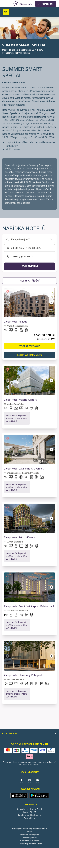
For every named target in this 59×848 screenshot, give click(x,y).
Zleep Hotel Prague (15, 321)
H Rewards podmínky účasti (29, 843)
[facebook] (21, 780)
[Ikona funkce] (5, 330)
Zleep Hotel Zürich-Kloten (19, 537)
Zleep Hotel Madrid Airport (20, 399)
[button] (7, 291)
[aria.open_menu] (53, 12)
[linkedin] (37, 780)
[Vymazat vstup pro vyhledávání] (51, 239)
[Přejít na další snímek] (51, 302)
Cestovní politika (29, 837)
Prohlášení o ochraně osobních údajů (29, 828)
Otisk (29, 831)
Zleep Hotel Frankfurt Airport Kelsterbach (29, 606)
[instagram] (29, 780)
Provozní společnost (29, 834)
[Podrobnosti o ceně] (53, 335)
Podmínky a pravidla (29, 840)
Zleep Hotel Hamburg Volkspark (23, 675)
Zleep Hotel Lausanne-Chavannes (24, 468)
